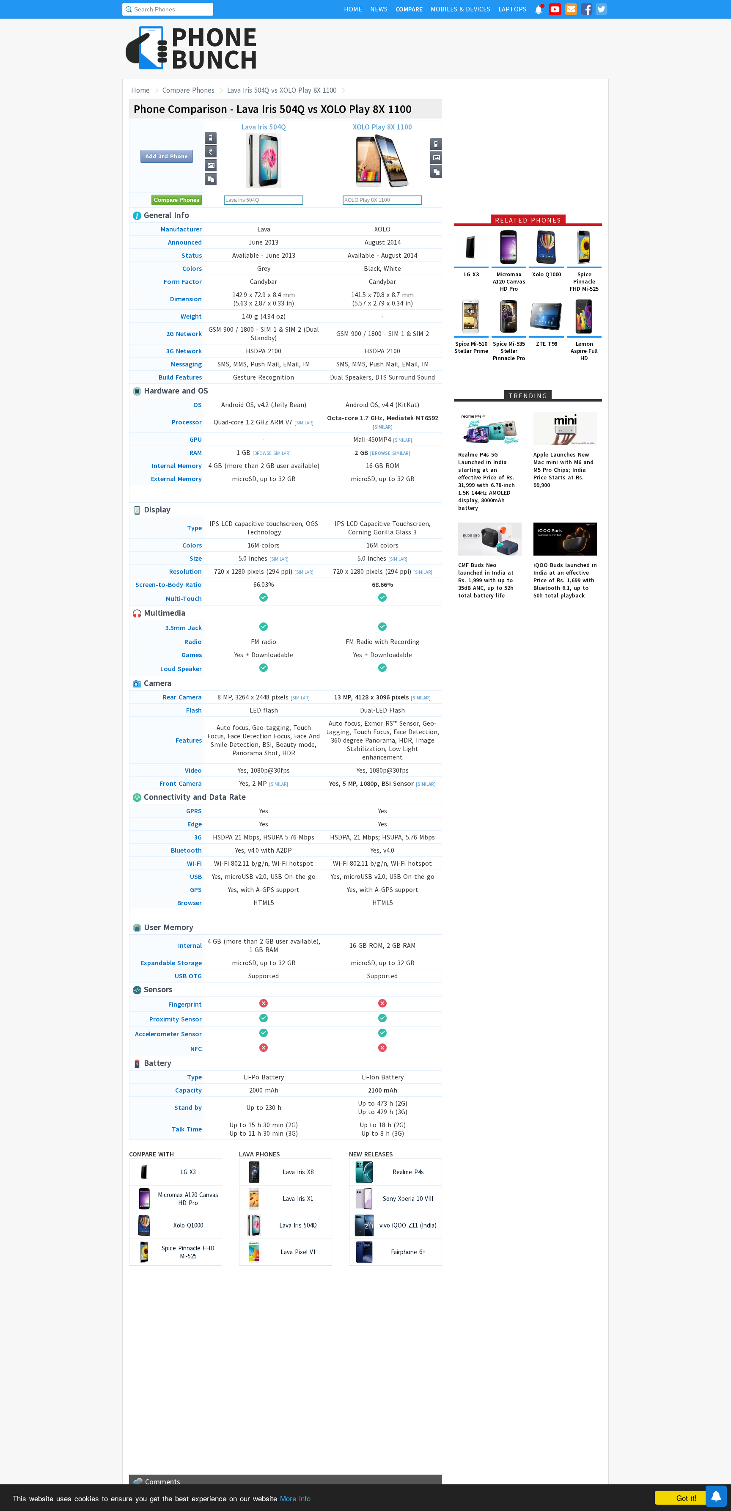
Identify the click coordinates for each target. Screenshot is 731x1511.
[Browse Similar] (272, 453)
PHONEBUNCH (214, 47)
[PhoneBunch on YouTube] (555, 12)
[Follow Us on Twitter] (601, 10)
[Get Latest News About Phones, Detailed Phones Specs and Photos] (146, 48)
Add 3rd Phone (167, 156)
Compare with (151, 1154)
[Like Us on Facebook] (586, 10)
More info (295, 1498)
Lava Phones (259, 1154)
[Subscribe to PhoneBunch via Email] (571, 10)
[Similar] (303, 423)
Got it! (686, 1497)
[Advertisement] (455, 49)
